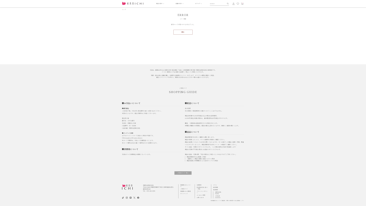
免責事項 (215, 189)
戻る (183, 32)
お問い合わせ (200, 197)
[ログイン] (233, 3)
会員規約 (199, 185)
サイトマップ (184, 193)
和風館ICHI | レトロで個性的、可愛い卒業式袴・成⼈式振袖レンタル (227, 200)
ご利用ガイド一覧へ (183, 173)
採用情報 (215, 187)
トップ (124, 9)
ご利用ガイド (184, 189)
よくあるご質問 (201, 195)
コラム (215, 185)
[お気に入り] (238, 3)
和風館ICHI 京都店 (185, 191)
